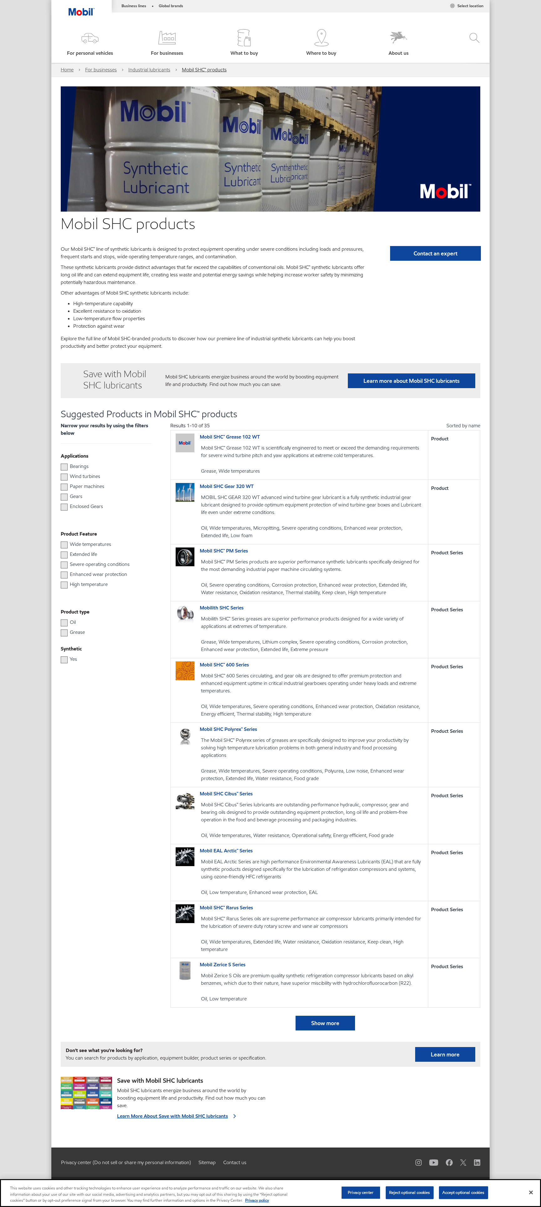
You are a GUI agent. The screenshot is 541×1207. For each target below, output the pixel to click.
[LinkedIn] (473, 1162)
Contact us (234, 1162)
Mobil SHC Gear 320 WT (227, 486)
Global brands (171, 6)
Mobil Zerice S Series (222, 964)
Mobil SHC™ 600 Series (224, 664)
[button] (90, 43)
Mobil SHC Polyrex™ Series (228, 729)
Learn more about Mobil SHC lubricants (411, 380)
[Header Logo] (81, 8)
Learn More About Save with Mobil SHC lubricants (172, 1116)
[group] (103, 466)
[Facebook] (445, 1162)
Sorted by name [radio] (463, 425)
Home (67, 69)
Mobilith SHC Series (222, 607)
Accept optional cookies (463, 1192)
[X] (459, 1162)
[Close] (531, 1192)
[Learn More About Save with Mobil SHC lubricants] (86, 1095)
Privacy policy (257, 1200)
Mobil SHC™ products (204, 69)
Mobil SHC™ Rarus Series (226, 907)
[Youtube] (430, 1162)
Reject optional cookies (409, 1192)
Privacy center (361, 1192)
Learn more (445, 1054)
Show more (325, 1023)
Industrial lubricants (149, 69)
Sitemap (207, 1162)
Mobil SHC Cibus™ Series (226, 793)
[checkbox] (64, 467)
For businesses (101, 69)
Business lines (133, 6)
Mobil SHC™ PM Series (224, 550)
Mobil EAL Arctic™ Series (226, 850)
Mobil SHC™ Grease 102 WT (230, 437)
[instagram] (415, 1162)
